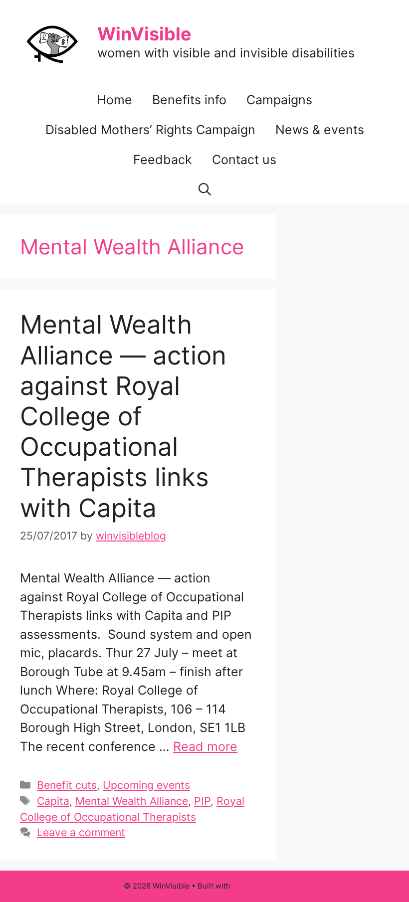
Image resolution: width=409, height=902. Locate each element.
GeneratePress (259, 886)
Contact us (244, 159)
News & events (319, 129)
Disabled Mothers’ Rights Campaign (150, 129)
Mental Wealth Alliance (131, 800)
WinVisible (144, 34)
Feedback (162, 159)
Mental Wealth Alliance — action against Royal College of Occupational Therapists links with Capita (123, 416)
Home (114, 99)
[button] (205, 189)
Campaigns (279, 99)
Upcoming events (146, 784)
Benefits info (189, 99)
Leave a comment (81, 832)
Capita (53, 800)
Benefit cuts (67, 784)
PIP (202, 800)
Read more (205, 746)
